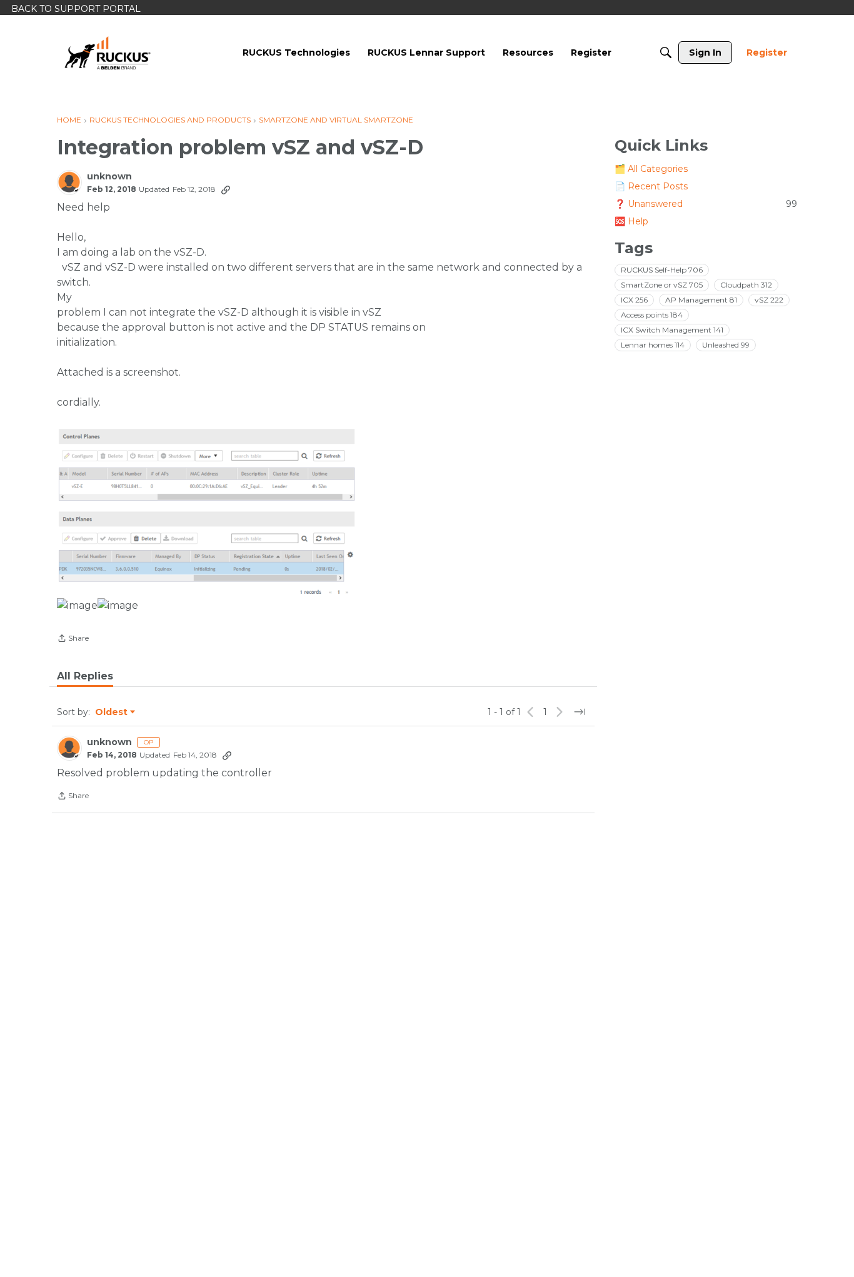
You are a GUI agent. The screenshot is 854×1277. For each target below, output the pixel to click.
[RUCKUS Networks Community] (107, 53)
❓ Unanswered (706, 203)
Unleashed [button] (726, 344)
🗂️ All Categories (651, 168)
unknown (109, 176)
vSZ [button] (769, 299)
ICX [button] (634, 299)
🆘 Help (631, 221)
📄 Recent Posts (651, 186)
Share (73, 639)
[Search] (666, 52)
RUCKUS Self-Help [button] (662, 269)
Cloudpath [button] (746, 284)
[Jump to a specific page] (580, 712)
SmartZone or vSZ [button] (662, 284)
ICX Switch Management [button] (672, 329)
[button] (210, 509)
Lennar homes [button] (653, 344)
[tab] (85, 676)
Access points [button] (652, 314)
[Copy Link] (225, 189)
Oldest (112, 712)
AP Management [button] (701, 299)
